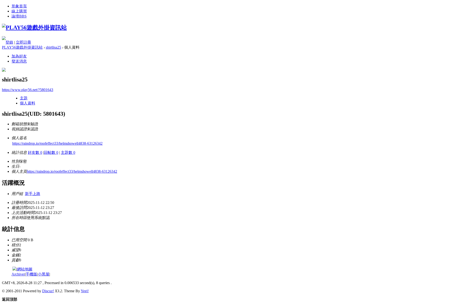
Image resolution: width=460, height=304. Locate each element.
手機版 (31, 274)
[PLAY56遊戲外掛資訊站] (34, 27)
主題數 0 (68, 152)
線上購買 (19, 11)
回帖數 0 (51, 152)
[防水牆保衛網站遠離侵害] (14, 269)
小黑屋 (43, 274)
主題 (24, 98)
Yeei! (85, 291)
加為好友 (19, 56)
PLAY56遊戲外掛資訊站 (22, 47)
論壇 (19, 16)
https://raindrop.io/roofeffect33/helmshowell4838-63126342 (57, 143)
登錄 (9, 42)
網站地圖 (24, 269)
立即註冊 (23, 42)
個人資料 (27, 103)
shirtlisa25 (53, 47)
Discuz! (48, 291)
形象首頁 (19, 6)
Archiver (18, 274)
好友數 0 (35, 152)
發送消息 (19, 61)
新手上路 (32, 194)
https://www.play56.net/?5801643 (27, 90)
